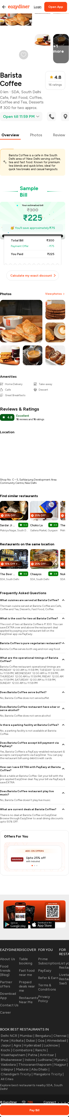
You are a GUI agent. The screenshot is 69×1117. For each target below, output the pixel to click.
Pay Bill (34, 1110)
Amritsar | (48, 1055)
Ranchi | (41, 1050)
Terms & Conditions (47, 987)
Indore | (31, 1060)
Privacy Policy (44, 999)
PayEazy (44, 970)
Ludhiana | (46, 1060)
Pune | (6, 1040)
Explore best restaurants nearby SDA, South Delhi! (31, 1087)
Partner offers (6, 984)
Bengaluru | (44, 1036)
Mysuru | (60, 1060)
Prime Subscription (48, 961)
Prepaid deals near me (27, 986)
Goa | (42, 1040)
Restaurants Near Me (28, 1000)
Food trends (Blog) (5, 970)
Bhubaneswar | (12, 1060)
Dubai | (31, 1040)
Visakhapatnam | (14, 1055)
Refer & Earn (48, 978)
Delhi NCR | (10, 1036)
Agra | (18, 1045)
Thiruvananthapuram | (35, 1064)
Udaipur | (8, 1069)
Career (5, 1012)
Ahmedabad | (57, 1040)
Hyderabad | (33, 1045)
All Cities (6, 1079)
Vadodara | (9, 1064)
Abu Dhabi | (40, 1069)
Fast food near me (26, 972)
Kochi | (6, 1050)
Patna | (33, 1055)
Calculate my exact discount (31, 275)
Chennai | (60, 1036)
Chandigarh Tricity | (17, 1074)
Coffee (35, 97)
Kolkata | (18, 1040)
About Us (7, 959)
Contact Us (9, 1005)
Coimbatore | (23, 1050)
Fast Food (18, 97)
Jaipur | (7, 1045)
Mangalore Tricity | (49, 1074)
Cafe (4, 97)
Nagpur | (61, 1064)
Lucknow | (52, 1045)
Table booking (25, 961)
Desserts (36, 102)
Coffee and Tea (13, 102)
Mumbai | (27, 1036)
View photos (53, 293)
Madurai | (23, 1069)
